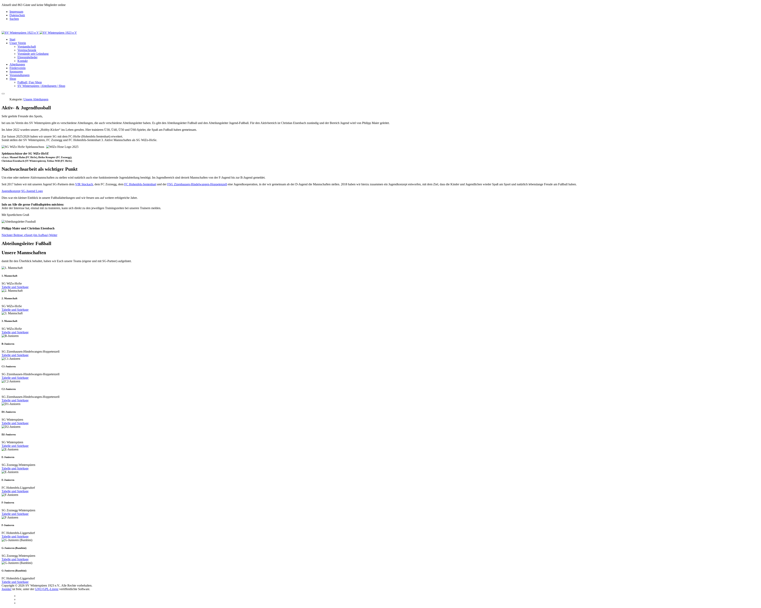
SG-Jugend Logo (32, 191)
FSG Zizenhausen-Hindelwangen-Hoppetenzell (197, 184)
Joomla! (6, 589)
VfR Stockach (84, 184)
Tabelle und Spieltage (15, 287)
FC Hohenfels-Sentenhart (140, 184)
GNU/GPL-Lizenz (46, 589)
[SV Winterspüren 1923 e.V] (39, 32)
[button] (18, 43)
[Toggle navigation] (3, 93)
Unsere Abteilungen (35, 99)
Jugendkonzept (11, 191)
